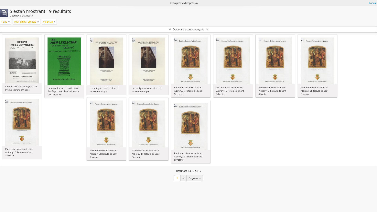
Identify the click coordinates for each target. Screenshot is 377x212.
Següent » (194, 178)
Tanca (372, 3)
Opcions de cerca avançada (188, 29)
